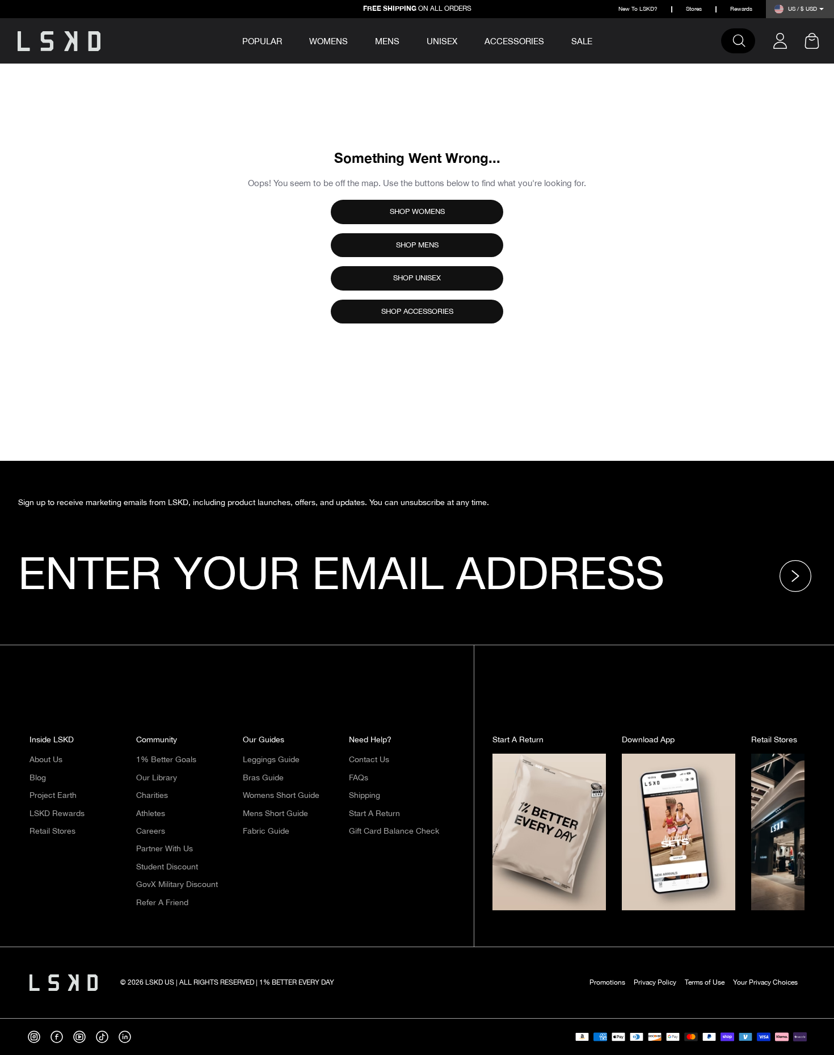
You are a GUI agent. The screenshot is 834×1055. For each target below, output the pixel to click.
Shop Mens (417, 245)
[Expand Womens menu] (355, 39)
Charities (152, 795)
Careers (150, 831)
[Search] (743, 41)
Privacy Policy (655, 982)
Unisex (442, 41)
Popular (262, 42)
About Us (46, 760)
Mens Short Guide (275, 814)
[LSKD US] (59, 41)
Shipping (364, 795)
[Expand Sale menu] (600, 39)
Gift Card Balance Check (394, 831)
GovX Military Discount (177, 885)
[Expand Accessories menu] (552, 39)
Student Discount (167, 867)
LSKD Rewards (57, 814)
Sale (581, 41)
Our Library (156, 778)
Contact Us (369, 760)
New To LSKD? (638, 9)
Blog (38, 778)
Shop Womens (417, 211)
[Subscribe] (799, 576)
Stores (694, 9)
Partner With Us (164, 849)
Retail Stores (52, 831)
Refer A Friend (162, 903)
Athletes (150, 814)
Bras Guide (263, 778)
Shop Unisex (417, 278)
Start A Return (374, 814)
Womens (328, 41)
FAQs (358, 778)
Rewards (741, 9)
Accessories (514, 41)
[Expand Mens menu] (407, 39)
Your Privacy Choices (765, 982)
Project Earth (53, 795)
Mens (387, 41)
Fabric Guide (266, 831)
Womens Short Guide (281, 795)
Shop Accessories (417, 311)
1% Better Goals (166, 760)
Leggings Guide (271, 760)
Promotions (607, 982)
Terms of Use (705, 982)
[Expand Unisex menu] (465, 39)
